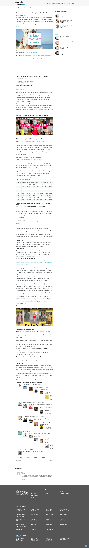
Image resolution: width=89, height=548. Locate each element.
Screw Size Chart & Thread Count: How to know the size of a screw (66, 53)
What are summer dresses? (23, 78)
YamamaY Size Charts (20, 514)
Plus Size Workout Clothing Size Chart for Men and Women (39, 433)
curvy (36, 177)
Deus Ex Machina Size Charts (21, 513)
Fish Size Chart (48, 538)
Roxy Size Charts (34, 510)
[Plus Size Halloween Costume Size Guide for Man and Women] (25, 405)
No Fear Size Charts (49, 514)
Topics (65, 3)
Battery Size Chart (49, 519)
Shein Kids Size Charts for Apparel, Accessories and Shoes (66, 26)
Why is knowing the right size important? (25, 79)
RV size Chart (19, 520)
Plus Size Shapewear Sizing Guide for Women (49, 441)
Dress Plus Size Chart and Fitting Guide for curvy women (38, 58)
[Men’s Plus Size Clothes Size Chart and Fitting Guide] (25, 419)
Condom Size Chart (20, 523)
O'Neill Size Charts (49, 510)
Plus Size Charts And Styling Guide (28, 141)
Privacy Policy (33, 493)
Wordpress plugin (63, 489)
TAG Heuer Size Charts (20, 509)
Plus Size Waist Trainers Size (28, 431)
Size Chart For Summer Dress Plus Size (25, 81)
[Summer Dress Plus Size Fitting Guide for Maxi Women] (20, 404)
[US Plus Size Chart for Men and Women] (25, 387)
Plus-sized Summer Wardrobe (23, 82)
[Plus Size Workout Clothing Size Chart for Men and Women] (25, 434)
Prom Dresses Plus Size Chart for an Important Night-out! (33, 451)
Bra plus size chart (46, 55)
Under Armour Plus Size (44, 389)
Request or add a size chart (55, 3)
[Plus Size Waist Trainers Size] (20, 433)
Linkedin (43, 457)
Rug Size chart (48, 520)
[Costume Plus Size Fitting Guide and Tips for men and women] (41, 427)
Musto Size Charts (63, 509)
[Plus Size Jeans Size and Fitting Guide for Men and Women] (36, 424)
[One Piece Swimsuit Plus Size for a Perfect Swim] (41, 392)
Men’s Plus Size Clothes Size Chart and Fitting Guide (38, 418)
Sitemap (46, 493)
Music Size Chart (49, 521)
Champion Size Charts (50, 511)
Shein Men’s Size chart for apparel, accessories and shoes (66, 21)
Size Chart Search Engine (64, 493)
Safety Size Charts (19, 540)
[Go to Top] (86, 546)
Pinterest (35, 457)
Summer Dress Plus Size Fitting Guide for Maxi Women (33, 402)
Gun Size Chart (63, 521)
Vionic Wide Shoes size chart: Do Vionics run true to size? (34, 384)
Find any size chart (47, 3)
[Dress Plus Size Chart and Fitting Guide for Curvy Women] (41, 412)
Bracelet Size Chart (34, 520)
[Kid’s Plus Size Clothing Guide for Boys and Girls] (31, 407)
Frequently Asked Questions (30, 52)
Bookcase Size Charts (20, 519)
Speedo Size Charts (49, 513)
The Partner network (34, 495)
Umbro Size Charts (34, 514)
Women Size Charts (49, 529)
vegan (32, 541)
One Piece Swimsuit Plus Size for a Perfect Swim (48, 392)
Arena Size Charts (63, 511)
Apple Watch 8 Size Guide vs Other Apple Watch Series (45, 462)
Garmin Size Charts (20, 510)
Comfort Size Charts (20, 538)
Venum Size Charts (63, 513)
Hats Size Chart (34, 524)
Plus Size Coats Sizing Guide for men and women (31, 260)
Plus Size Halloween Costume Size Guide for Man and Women (40, 404)
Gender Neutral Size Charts (65, 538)
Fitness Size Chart (19, 521)
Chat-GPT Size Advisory (64, 491)
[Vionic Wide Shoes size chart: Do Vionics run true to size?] (20, 385)
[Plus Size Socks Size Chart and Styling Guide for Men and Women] (47, 396)
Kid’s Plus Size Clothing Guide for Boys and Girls (43, 405)
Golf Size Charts (19, 539)
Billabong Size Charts (35, 509)
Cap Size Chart (63, 520)
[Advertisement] (34, 67)
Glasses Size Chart (63, 524)
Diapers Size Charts (34, 523)
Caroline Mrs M (38, 327)
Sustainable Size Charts (35, 540)
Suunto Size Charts (63, 514)
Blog (73, 3)
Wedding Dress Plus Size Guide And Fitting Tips (32, 262)
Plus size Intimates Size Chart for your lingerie (30, 55)
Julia (24, 15)
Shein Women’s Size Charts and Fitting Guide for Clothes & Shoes (66, 16)
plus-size (43, 17)
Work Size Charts (49, 540)
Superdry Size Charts (35, 513)
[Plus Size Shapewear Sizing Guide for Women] (41, 441)
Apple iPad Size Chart (64, 47)
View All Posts (24, 479)
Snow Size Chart (63, 523)
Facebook (20, 457)
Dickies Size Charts (20, 511)
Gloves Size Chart (49, 524)
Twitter (28, 457)
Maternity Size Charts (20, 524)
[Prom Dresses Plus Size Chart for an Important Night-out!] (20, 452)
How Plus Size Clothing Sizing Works (41, 387)
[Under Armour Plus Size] (36, 390)
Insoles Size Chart (34, 519)
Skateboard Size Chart (35, 521)
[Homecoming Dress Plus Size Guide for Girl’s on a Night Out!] (47, 445)
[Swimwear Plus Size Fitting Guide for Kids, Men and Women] (31, 421)
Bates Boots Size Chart (64, 510)
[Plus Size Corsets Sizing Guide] (36, 439)
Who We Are (69, 3)
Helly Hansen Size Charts (35, 511)
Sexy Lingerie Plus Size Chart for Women (25, 57)
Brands (62, 3)
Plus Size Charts (63, 539)
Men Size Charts (19, 529)
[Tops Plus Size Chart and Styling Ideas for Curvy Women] (20, 417)
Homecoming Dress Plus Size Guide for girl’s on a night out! (33, 87)
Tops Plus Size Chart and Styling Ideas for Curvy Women (33, 416)
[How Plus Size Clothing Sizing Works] (31, 389)
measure (22, 215)
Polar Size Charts (49, 509)
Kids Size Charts (34, 529)
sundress (19, 92)
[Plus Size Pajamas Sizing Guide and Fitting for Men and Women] (31, 436)
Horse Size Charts (34, 539)
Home (16, 7)
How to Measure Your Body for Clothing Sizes (30, 159)
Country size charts (63, 519)
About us (32, 491)
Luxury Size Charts (49, 539)
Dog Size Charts (34, 538)
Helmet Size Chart (49, 523)
